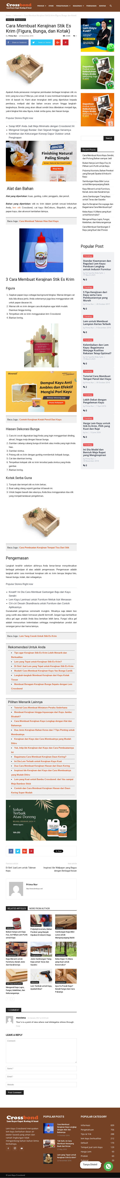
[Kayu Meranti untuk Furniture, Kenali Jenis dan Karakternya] (16, 949)
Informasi (17, 15)
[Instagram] (15, 1148)
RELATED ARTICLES (17, 908)
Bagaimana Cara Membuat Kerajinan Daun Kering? (40, 756)
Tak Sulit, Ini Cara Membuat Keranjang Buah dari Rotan (65, 1143)
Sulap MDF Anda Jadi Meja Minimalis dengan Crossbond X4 (41, 126)
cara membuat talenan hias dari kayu (39, 221)
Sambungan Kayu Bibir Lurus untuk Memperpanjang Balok (64, 935)
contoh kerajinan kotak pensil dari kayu (40, 419)
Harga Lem (86, 1151)
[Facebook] (8, 1148)
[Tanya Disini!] (108, 1166)
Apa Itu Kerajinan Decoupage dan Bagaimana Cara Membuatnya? (98, 205)
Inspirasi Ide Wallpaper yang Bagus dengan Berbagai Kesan (60, 869)
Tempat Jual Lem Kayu (92, 1147)
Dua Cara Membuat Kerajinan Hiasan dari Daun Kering (42, 766)
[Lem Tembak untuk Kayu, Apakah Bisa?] (41, 976)
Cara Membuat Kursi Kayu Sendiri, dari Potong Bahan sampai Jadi (98, 157)
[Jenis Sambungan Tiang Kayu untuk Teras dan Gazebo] (41, 949)
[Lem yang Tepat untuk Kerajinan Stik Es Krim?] (49, 1159)
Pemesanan (91, 6)
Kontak (102, 6)
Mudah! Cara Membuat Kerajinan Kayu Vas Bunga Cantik (43, 670)
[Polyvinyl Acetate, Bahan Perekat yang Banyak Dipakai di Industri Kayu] (41, 921)
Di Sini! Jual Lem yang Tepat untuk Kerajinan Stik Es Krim (43, 666)
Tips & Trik (86, 1134)
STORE (51, 6)
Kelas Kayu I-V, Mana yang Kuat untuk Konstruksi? (64, 962)
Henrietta (21, 1017)
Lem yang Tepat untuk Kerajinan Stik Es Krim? (38, 661)
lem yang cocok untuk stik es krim (38, 636)
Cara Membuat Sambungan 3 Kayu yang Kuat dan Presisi (96, 228)
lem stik (17, 207)
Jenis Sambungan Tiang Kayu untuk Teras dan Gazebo (40, 962)
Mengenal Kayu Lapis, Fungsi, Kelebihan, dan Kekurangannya (15, 990)
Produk (40, 6)
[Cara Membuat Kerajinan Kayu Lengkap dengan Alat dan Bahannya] (49, 1128)
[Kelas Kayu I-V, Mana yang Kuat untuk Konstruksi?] (66, 949)
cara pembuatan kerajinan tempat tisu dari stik (44, 547)
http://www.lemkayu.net (34, 888)
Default (84, 1142)
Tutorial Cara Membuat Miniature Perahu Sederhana (40, 707)
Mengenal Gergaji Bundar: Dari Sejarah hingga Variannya (40, 130)
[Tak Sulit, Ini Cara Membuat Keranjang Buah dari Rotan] (49, 1144)
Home (8, 15)
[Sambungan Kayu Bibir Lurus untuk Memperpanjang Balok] (66, 922)
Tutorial (84, 1160)
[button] (110, 5)
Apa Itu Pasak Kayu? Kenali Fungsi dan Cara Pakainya (65, 989)
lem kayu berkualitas (14, 984)
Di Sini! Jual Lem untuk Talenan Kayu (21, 869)
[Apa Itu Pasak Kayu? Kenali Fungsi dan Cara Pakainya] (66, 976)
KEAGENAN (77, 6)
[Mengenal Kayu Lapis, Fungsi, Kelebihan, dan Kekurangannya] (16, 977)
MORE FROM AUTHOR (39, 908)
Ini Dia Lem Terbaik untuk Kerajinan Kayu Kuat (38, 761)
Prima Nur (12, 36)
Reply (18, 1026)
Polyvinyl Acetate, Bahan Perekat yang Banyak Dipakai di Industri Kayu (41, 932)
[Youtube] (21, 1148)
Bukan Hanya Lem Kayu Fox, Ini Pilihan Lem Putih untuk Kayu (16, 935)
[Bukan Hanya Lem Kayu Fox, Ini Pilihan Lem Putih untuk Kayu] (16, 922)
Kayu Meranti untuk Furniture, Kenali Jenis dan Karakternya (15, 962)
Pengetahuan (62, 6)
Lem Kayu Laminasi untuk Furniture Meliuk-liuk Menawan (40, 599)
